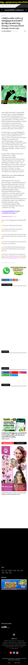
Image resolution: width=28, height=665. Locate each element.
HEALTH (10, 570)
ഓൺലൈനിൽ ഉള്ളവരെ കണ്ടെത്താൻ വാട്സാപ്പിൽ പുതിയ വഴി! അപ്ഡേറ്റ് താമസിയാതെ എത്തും (13, 435)
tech (5, 15)
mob (22, 570)
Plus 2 (3, 572)
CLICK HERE (21, 258)
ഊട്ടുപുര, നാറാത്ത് (7, 443)
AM (2, 570)
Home (2, 15)
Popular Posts (20, 443)
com (6, 570)
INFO (15, 570)
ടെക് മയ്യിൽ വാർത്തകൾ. (14, 10)
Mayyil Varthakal (10, 658)
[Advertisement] (14, 48)
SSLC (7, 572)
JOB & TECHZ (17, 662)
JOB (18, 570)
